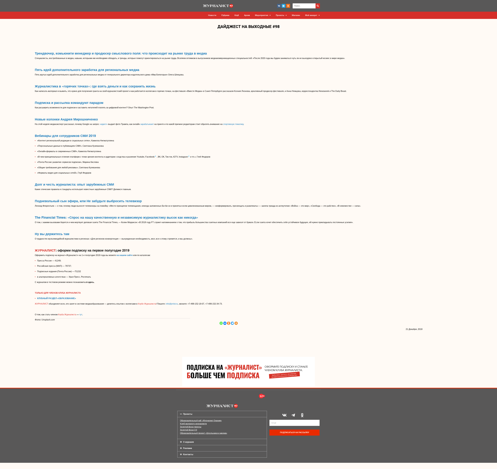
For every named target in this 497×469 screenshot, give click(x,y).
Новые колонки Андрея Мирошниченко (66, 119)
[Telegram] (284, 6)
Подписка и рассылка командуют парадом (69, 102)
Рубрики (225, 15)
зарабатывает (147, 124)
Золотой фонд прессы (190, 427)
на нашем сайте (124, 255)
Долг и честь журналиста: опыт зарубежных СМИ (74, 184)
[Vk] (279, 6)
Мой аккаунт (311, 15)
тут (80, 314)
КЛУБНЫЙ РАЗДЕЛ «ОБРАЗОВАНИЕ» (56, 298)
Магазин (296, 15)
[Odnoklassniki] (288, 6)
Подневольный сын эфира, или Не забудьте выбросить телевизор (88, 201)
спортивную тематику (233, 124)
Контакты (188, 454)
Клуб (237, 15)
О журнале (188, 442)
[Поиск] (318, 5)
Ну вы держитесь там (52, 233)
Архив (247, 15)
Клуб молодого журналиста (193, 424)
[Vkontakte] (224, 323)
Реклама (187, 448)
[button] (222, 414)
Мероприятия (261, 15)
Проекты (280, 15)
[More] (236, 323)
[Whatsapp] (221, 323)
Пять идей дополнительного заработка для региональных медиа (87, 69)
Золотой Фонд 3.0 (188, 430)
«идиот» (104, 124)
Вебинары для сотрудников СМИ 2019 (65, 135)
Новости (212, 15)
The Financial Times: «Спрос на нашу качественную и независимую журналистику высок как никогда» (116, 217)
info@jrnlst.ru (172, 304)
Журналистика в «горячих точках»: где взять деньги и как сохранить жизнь (95, 86)
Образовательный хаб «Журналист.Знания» (201, 420)
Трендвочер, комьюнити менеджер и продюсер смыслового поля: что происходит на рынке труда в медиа (121, 53)
